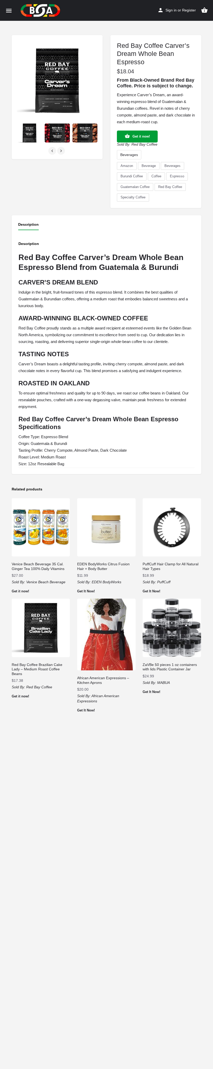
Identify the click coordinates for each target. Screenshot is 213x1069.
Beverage (149, 166)
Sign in (171, 10)
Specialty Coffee (133, 197)
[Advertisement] (106, 796)
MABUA (163, 683)
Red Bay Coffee (144, 144)
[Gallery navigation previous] (52, 151)
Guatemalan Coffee (135, 187)
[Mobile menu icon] (8, 10)
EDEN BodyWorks (106, 582)
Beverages (129, 155)
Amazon (127, 166)
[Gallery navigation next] (61, 151)
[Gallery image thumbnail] (57, 80)
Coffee (156, 176)
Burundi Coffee (132, 176)
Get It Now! (86, 591)
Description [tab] (28, 224)
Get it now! (141, 136)
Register (189, 10)
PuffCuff (163, 582)
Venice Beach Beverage (45, 582)
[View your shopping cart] (204, 10)
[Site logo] (41, 10)
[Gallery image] (29, 133)
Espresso (177, 176)
